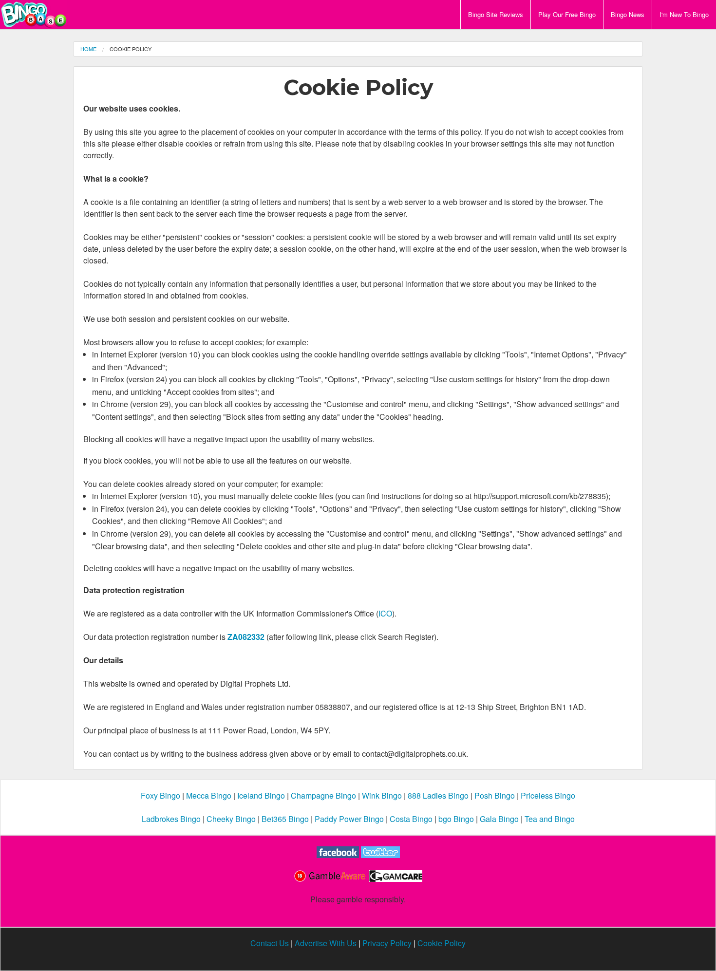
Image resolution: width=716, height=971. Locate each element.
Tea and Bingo (550, 818)
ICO (385, 613)
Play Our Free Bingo (567, 14)
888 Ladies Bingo (438, 795)
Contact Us (269, 943)
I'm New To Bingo (684, 14)
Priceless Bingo (548, 795)
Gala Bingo (499, 818)
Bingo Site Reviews (495, 14)
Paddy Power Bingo (349, 818)
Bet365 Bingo (285, 818)
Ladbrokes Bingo (171, 818)
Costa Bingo (411, 818)
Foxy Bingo (160, 795)
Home (88, 49)
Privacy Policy (387, 943)
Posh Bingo (494, 795)
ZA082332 (245, 636)
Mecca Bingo (208, 795)
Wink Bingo (382, 795)
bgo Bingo (456, 818)
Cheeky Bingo (231, 818)
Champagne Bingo (323, 795)
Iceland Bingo (261, 795)
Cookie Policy (441, 943)
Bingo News (627, 14)
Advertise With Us (326, 943)
